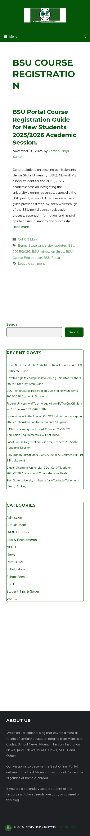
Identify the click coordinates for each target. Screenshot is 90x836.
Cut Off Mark (27, 239)
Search (11, 324)
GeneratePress (66, 826)
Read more (21, 227)
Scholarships (15, 569)
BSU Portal (52, 257)
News (10, 554)
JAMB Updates (17, 532)
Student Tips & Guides (23, 591)
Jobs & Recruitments (21, 540)
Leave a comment (31, 263)
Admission (14, 517)
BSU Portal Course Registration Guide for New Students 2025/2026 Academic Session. (44, 127)
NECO (11, 547)
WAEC (11, 599)
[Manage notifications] (8, 827)
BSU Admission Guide (48, 251)
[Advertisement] (45, 659)
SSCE (10, 584)
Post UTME (15, 562)
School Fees (15, 576)
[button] (84, 36)
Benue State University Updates (42, 245)
